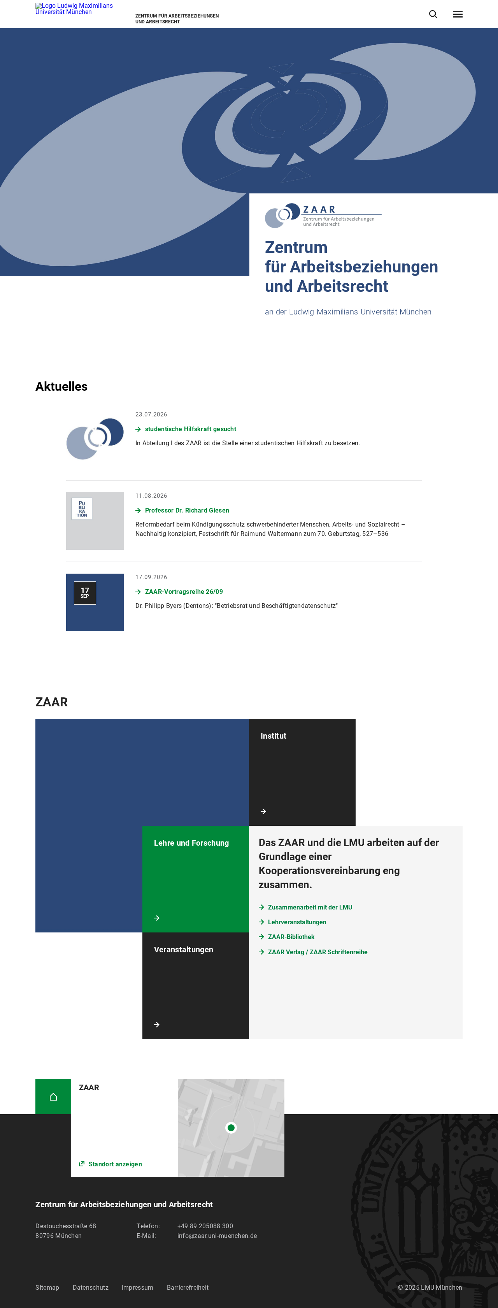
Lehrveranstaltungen (297, 922)
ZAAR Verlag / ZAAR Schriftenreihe (318, 952)
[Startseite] (53, 1096)
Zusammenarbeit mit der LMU (310, 907)
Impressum (138, 1287)
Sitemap (47, 1287)
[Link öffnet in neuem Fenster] (178, 1128)
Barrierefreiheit (188, 1287)
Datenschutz (91, 1287)
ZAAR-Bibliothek (291, 937)
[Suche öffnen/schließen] (433, 14)
